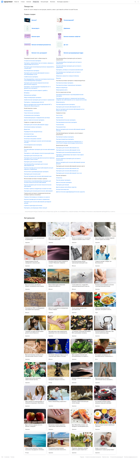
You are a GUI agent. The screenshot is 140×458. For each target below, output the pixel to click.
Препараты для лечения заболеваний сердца (36, 124)
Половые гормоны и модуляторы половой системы (37, 188)
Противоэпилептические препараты (66, 120)
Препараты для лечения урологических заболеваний (38, 191)
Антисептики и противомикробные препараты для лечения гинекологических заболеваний (37, 181)
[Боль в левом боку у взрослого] (58, 396)
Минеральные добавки (30, 95)
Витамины (26, 92)
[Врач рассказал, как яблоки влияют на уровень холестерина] (35, 280)
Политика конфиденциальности (130, 456)
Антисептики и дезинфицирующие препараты (36, 171)
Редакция (82, 456)
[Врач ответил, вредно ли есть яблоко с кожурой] (35, 420)
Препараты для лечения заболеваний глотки (68, 150)
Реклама (12, 456)
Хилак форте (35, 28)
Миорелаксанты (60, 102)
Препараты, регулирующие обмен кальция (35, 208)
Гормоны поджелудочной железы (33, 205)
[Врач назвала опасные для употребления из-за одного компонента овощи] (82, 350)
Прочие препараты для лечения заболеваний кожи (37, 176)
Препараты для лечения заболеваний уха (67, 170)
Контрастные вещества (62, 189)
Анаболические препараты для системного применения (39, 100)
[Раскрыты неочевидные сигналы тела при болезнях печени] (105, 280)
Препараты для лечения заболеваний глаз (67, 168)
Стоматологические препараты (32, 60)
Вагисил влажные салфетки (72, 36)
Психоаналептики (61, 127)
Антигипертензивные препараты (32, 127)
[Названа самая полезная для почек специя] (82, 396)
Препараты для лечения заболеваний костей (68, 107)
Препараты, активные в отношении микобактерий (69, 69)
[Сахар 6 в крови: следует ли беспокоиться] (105, 256)
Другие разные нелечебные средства (66, 187)
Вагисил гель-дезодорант (39, 53)
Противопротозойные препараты (65, 137)
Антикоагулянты (28, 110)
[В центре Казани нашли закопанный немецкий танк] (82, 256)
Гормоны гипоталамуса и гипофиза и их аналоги (37, 197)
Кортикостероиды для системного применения (36, 199)
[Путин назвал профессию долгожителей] (82, 303)
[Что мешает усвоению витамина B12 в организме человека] (82, 326)
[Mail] (2, 2)
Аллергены (59, 177)
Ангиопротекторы (29, 134)
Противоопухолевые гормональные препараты (68, 85)
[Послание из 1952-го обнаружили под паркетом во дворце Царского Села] (35, 303)
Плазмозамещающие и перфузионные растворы (37, 117)
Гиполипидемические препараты (33, 144)
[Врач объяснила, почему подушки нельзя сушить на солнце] (105, 233)
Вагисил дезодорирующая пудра (73, 53)
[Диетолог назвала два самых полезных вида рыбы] (58, 233)
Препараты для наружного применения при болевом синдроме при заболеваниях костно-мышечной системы (71, 99)
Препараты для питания (62, 184)
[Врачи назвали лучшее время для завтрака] (105, 420)
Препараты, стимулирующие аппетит (34, 102)
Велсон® (34, 20)
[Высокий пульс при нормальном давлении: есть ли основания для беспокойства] (58, 326)
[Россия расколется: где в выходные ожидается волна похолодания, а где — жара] (58, 373)
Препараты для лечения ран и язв (33, 155)
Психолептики (60, 124)
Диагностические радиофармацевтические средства (70, 191)
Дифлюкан (67, 28)
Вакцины (58, 78)
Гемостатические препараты (32, 113)
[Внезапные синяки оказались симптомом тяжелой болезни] (58, 420)
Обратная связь (105, 456)
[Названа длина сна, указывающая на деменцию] (35, 233)
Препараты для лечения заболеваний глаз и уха (69, 173)
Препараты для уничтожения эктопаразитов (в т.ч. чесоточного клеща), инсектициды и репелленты (69, 142)
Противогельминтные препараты (65, 139)
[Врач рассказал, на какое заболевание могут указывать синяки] (105, 373)
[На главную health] (8, 2)
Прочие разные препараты (63, 180)
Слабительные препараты (31, 76)
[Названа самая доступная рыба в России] (82, 373)
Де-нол (66, 44)
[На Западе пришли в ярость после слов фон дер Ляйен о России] (58, 350)
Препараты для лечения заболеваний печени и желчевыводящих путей (36, 73)
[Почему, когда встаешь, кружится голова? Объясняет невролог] (58, 256)
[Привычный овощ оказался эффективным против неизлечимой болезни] (35, 373)
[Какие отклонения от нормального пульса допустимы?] (105, 443)
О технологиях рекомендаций (116, 456)
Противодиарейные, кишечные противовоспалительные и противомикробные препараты (39, 79)
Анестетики (59, 115)
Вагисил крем (36, 36)
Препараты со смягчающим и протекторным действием (39, 153)
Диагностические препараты (64, 182)
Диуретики (27, 129)
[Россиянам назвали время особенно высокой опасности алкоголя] (58, 443)
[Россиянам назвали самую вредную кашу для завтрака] (105, 396)
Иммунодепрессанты (61, 90)
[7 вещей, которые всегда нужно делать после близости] (35, 326)
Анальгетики (59, 117)
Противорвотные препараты (31, 70)
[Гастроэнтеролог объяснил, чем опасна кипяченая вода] (105, 326)
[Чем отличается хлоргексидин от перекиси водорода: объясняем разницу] (35, 396)
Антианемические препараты (32, 115)
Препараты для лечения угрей (32, 174)
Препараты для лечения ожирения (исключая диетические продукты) (36, 83)
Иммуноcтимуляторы (61, 87)
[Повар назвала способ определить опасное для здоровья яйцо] (35, 256)
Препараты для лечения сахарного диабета (35, 90)
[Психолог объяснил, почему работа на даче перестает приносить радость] (82, 443)
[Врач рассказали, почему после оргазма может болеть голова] (35, 350)
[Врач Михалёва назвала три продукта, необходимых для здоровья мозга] (82, 420)
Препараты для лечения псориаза (33, 161)
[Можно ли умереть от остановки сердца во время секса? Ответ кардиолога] (82, 233)
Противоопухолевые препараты (64, 83)
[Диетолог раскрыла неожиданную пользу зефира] (58, 303)
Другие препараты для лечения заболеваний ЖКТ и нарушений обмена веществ (38, 105)
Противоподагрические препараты (65, 104)
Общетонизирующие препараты (32, 97)
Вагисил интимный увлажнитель (41, 44)
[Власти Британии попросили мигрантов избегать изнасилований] (58, 280)
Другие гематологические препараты (34, 120)
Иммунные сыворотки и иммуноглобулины (67, 76)
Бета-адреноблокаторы (30, 136)
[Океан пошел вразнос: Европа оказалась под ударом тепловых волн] (35, 443)
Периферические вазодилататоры (33, 131)
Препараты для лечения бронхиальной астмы (68, 152)
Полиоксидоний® (69, 20)
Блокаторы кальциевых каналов (32, 138)
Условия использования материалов (93, 456)
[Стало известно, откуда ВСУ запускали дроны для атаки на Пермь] (82, 280)
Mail (2, 456)
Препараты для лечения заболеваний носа (67, 147)
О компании (6, 456)
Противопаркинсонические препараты (66, 122)
